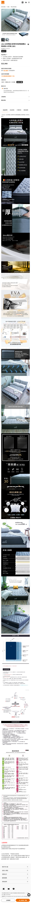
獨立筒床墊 (13, 7)
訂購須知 (19, 110)
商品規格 (12, 110)
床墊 (8, 7)
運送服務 (26, 110)
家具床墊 (3, 7)
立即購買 (8, 900)
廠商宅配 (6, 88)
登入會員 (6, 70)
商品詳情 (5, 110)
